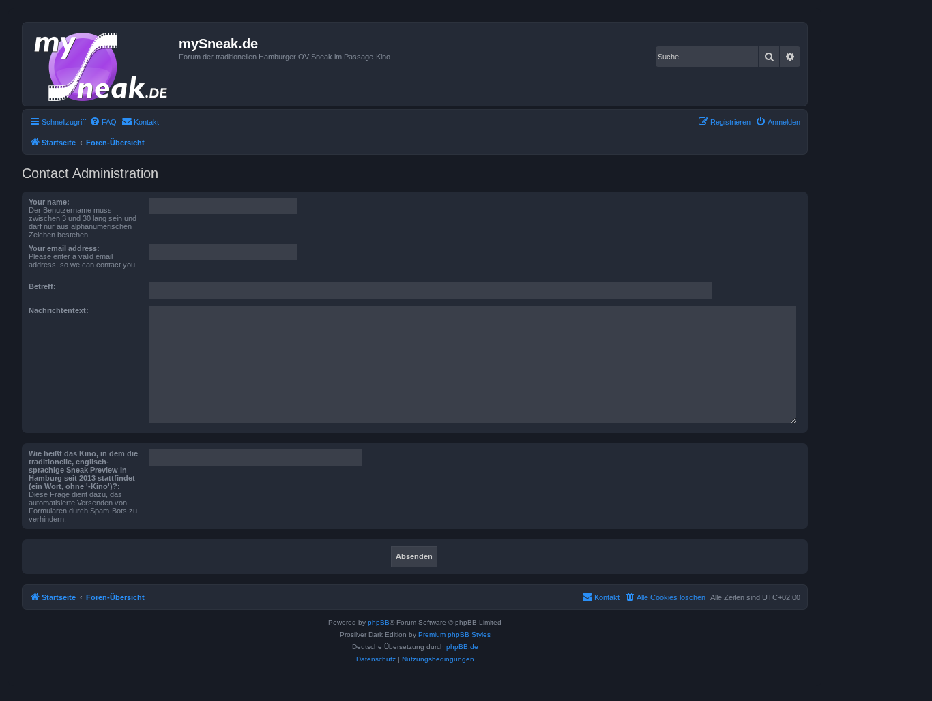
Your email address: (64, 248)
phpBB (379, 622)
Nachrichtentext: (59, 310)
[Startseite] (102, 64)
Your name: (49, 202)
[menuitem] (103, 122)
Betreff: (42, 286)
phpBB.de (462, 647)
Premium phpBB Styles (454, 634)
